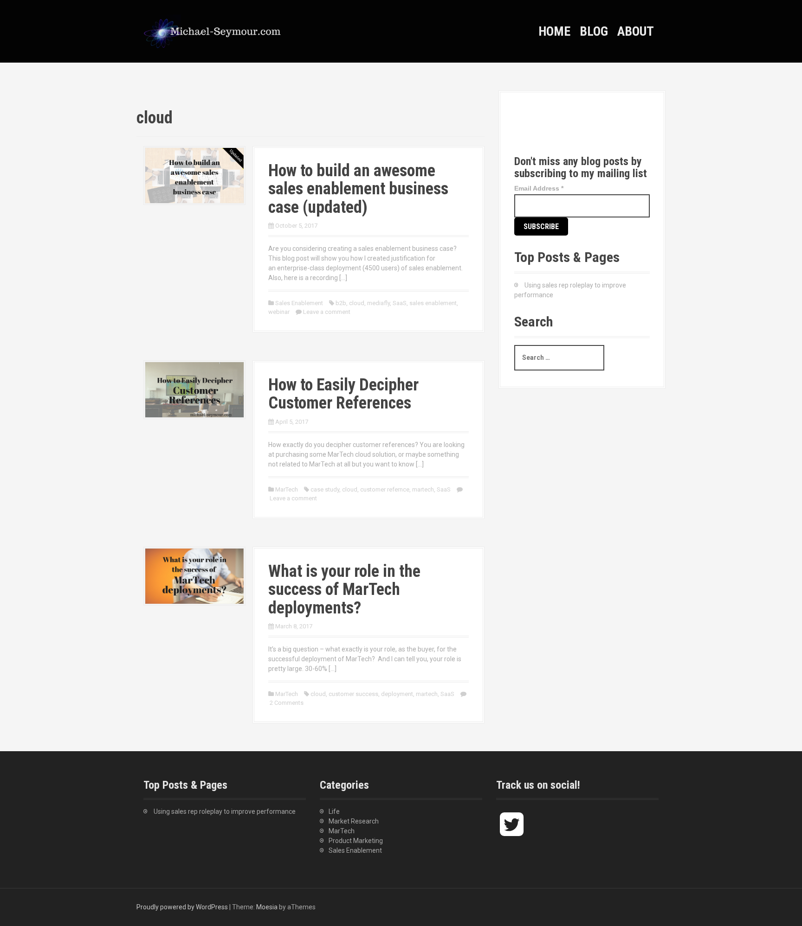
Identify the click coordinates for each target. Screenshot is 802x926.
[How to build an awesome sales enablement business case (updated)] (194, 175)
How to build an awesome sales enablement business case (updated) (358, 189)
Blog (594, 31)
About (635, 31)
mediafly (378, 303)
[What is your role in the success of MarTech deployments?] (194, 575)
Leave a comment (326, 311)
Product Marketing (356, 840)
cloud (356, 303)
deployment (397, 693)
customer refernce (384, 489)
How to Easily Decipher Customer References (343, 394)
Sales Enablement (299, 303)
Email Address (538, 188)
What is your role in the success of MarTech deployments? (344, 590)
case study (324, 489)
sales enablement (433, 303)
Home (554, 31)
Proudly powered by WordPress (182, 907)
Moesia (267, 907)
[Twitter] (530, 131)
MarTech (286, 489)
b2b (341, 303)
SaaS (400, 303)
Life (334, 811)
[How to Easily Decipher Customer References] (194, 389)
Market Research (354, 821)
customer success (353, 693)
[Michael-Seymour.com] (213, 30)
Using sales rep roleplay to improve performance (225, 811)
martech (423, 489)
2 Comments (287, 702)
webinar (279, 311)
